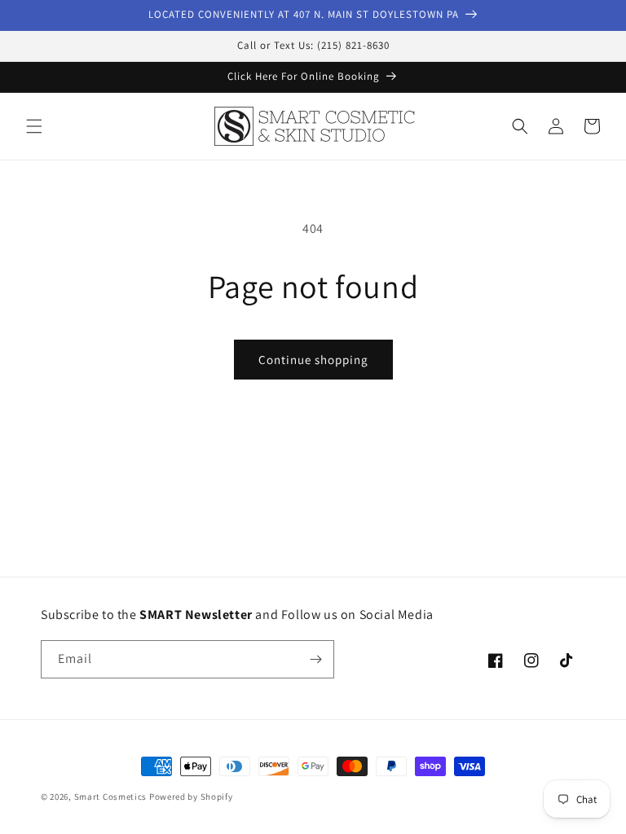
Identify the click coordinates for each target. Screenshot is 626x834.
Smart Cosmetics (111, 796)
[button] (34, 126)
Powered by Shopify (191, 796)
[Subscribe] (315, 659)
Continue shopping (313, 359)
